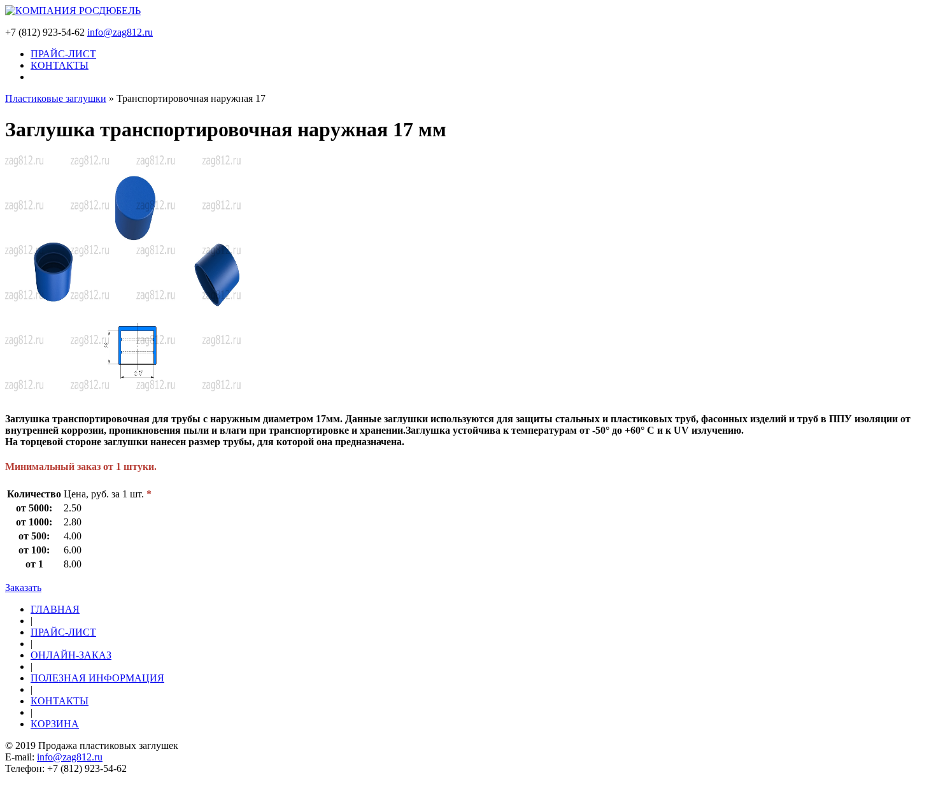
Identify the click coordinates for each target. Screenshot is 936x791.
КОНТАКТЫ (60, 65)
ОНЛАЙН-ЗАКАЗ (71, 655)
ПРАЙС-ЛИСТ (63, 53)
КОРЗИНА (55, 723)
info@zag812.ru (120, 32)
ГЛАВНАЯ (55, 609)
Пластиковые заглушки (55, 98)
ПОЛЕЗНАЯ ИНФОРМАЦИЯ (97, 678)
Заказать (23, 587)
